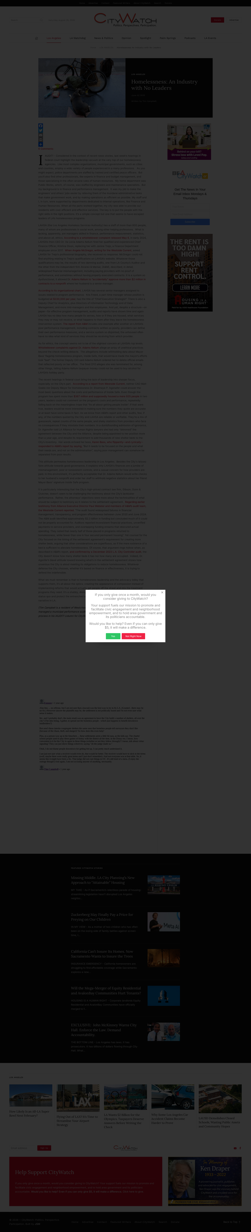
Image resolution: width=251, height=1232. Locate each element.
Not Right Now (133, 636)
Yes (113, 636)
